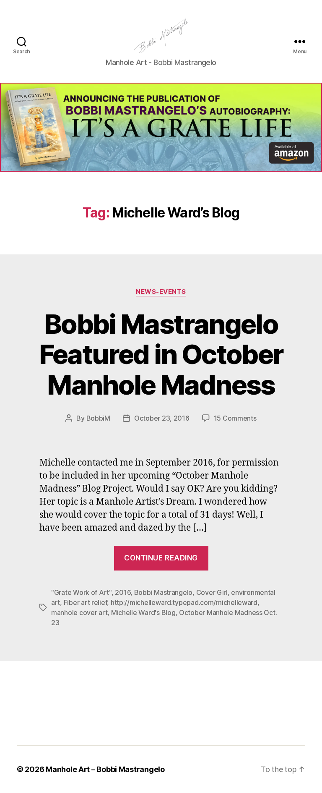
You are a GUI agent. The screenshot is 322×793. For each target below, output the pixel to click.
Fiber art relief (85, 602)
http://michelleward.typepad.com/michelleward (184, 602)
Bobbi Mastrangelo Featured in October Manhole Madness (161, 354)
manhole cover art (79, 612)
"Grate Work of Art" (81, 592)
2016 (122, 592)
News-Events (161, 292)
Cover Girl (212, 592)
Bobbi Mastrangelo (163, 592)
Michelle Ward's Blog (143, 612)
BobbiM (98, 418)
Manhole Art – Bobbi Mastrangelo (105, 769)
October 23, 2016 (162, 418)
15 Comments (235, 418)
